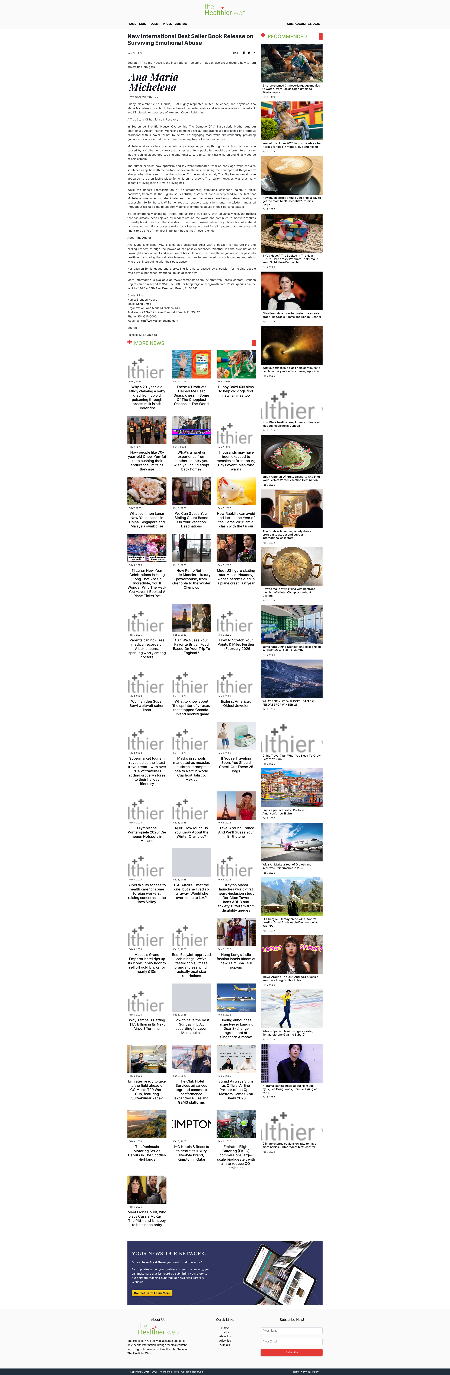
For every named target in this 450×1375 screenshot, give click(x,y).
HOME (132, 24)
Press (225, 1332)
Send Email (143, 303)
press (167, 24)
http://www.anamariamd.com (159, 320)
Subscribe (291, 1352)
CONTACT (182, 24)
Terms (296, 1371)
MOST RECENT (149, 24)
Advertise (225, 1340)
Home (225, 1327)
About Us (225, 1336)
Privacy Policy (311, 1371)
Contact (225, 1344)
